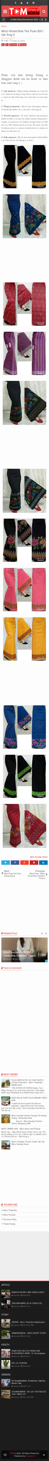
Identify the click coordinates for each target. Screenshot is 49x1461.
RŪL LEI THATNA (19, 1363)
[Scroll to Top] (44, 1454)
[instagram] (33, 3)
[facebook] (15, 3)
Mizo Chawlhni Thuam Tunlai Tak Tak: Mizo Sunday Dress (28, 1142)
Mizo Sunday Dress (39, 856)
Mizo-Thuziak (9, 1214)
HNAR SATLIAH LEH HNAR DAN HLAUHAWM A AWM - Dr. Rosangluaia (28, 1352)
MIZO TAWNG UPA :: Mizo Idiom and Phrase (20, 1129)
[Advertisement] (24, 59)
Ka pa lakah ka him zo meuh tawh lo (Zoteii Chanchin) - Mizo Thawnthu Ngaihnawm (28, 1082)
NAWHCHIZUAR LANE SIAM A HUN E (28, 1292)
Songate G (30, 1456)
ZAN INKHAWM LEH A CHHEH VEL (27, 1303)
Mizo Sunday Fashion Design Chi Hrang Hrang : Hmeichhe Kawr (29, 1116)
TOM (12, 1453)
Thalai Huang (9, 1224)
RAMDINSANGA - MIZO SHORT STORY (29, 1333)
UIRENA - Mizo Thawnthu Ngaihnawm (28, 1322)
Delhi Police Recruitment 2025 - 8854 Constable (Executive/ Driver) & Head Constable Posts (27, 20)
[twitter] (27, 3)
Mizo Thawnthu (10, 1210)
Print (14, 44)
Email (23, 44)
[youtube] (21, 3)
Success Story (10, 1219)
